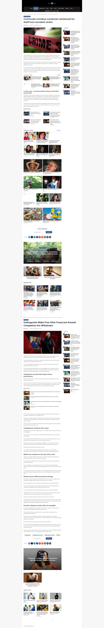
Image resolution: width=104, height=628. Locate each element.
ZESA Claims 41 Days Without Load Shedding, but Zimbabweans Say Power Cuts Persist (55, 309)
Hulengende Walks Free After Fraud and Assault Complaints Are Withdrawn (75, 33)
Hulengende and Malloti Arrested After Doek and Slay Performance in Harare (75, 53)
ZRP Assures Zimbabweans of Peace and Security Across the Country (35, 121)
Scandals (67, 8)
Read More (37, 106)
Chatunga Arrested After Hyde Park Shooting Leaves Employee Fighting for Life (42, 308)
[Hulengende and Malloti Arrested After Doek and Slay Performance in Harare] (67, 53)
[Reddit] (42, 237)
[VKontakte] (45, 237)
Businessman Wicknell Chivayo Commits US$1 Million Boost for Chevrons (29, 308)
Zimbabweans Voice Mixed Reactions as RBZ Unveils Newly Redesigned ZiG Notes (55, 293)
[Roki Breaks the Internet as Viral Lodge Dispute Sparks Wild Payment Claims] (67, 65)
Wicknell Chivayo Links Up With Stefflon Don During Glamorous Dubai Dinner (75, 86)
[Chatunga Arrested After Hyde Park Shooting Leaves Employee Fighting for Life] (42, 303)
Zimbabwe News (30, 14)
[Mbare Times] (52, 3)
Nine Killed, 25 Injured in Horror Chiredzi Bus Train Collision (46, 253)
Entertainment (42, 8)
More (71, 8)
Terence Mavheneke (42, 228)
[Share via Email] (47, 237)
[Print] (50, 237)
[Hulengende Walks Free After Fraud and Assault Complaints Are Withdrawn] (67, 33)
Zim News (36, 8)
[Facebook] (29, 237)
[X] (32, 237)
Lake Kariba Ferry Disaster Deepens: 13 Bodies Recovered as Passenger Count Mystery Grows (75, 72)
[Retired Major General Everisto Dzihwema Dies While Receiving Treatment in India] (46, 121)
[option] (47, 253)
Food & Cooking (61, 8)
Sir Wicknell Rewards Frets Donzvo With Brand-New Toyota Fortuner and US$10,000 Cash (75, 79)
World (55, 8)
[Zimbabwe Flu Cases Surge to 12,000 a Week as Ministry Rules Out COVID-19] (67, 47)
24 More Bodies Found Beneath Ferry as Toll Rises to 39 (35, 114)
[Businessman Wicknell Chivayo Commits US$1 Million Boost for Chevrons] (29, 303)
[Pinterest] (40, 237)
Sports (51, 8)
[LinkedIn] (34, 237)
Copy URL (49, 232)
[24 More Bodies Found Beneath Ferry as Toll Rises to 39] (27, 114)
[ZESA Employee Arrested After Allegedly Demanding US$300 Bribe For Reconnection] (42, 288)
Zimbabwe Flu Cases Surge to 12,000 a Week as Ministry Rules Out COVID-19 (75, 47)
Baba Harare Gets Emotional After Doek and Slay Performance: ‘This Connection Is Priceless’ (75, 40)
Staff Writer (26, 25)
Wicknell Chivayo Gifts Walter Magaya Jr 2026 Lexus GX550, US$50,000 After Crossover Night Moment (28, 295)
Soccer (47, 8)
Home (31, 8)
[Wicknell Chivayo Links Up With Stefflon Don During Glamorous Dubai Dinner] (67, 86)
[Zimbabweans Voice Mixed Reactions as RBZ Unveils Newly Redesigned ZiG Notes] (55, 288)
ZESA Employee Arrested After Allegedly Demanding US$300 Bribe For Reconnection (42, 294)
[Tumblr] (37, 237)
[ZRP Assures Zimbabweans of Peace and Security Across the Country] (27, 121)
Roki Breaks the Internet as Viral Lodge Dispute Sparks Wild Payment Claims (75, 65)
